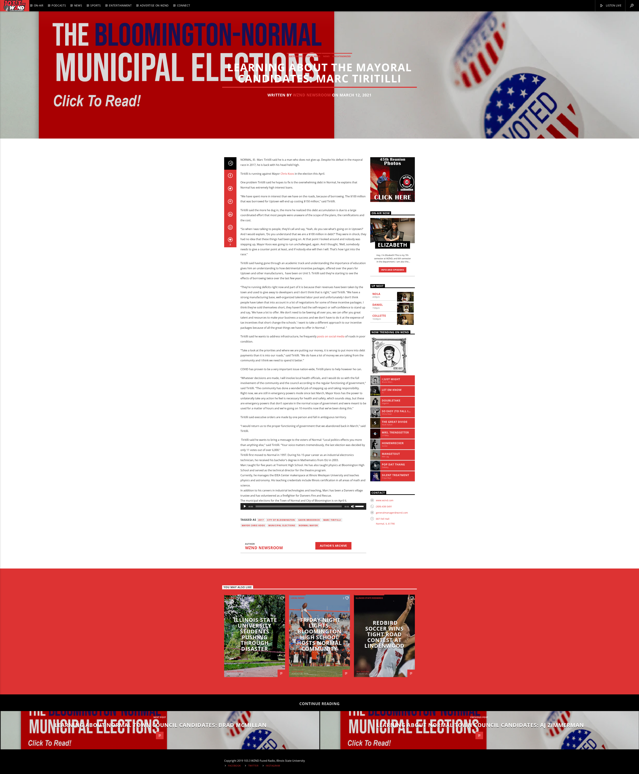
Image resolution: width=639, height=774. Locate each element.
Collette (379, 316)
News (78, 5)
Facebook (234, 765)
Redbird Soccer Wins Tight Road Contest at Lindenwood (384, 634)
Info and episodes (392, 269)
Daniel (377, 305)
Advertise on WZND (154, 5)
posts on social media (330, 336)
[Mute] (352, 506)
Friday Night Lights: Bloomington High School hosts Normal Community (319, 634)
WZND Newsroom (312, 95)
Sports (95, 5)
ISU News (231, 597)
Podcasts (59, 5)
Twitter (253, 765)
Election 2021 (296, 56)
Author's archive (333, 546)
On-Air (38, 5)
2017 (261, 520)
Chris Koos (287, 174)
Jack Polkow (297, 671)
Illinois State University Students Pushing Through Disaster (255, 634)
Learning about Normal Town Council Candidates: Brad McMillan (161, 725)
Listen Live (613, 5)
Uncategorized (341, 56)
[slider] (360, 506)
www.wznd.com (384, 500)
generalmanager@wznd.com (392, 512)
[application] (303, 506)
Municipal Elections (281, 525)
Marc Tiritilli (332, 520)
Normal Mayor (308, 525)
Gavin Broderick (309, 520)
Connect (183, 5)
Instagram (273, 765)
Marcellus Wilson (235, 671)
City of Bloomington (281, 520)
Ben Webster (362, 671)
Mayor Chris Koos (253, 525)
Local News (313, 56)
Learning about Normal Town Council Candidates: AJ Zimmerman (480, 725)
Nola (376, 294)
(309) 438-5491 (384, 506)
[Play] (244, 506)
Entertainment (120, 5)
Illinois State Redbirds (369, 597)
